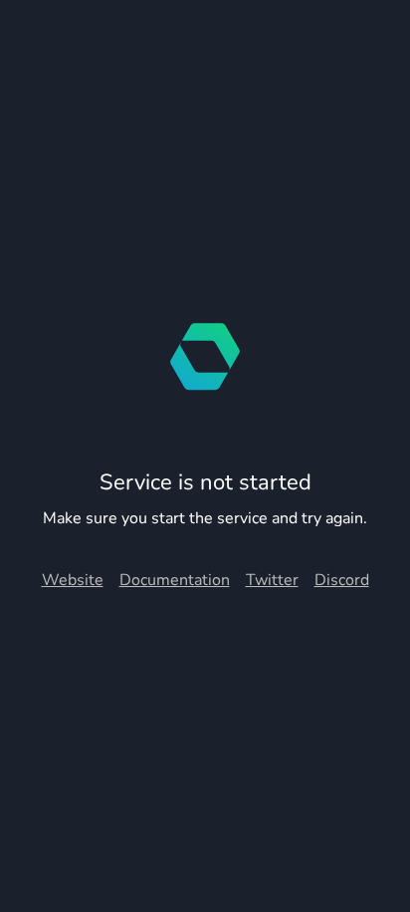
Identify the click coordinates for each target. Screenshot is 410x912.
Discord (341, 580)
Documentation (174, 580)
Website (72, 580)
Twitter (272, 580)
